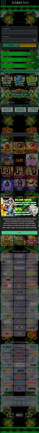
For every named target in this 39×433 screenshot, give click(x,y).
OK (20, 233)
